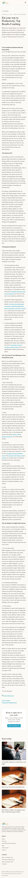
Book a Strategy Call (7, 857)
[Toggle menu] (25, 2)
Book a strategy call (14, 725)
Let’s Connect (6, 700)
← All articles (5, 11)
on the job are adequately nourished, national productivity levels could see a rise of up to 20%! (15, 306)
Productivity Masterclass (9, 702)
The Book (4, 864)
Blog (3, 845)
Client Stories (5, 847)
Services (4, 841)
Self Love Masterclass (7, 861)
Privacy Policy (5, 875)
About (3, 839)
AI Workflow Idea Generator (9, 843)
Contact (4, 850)
